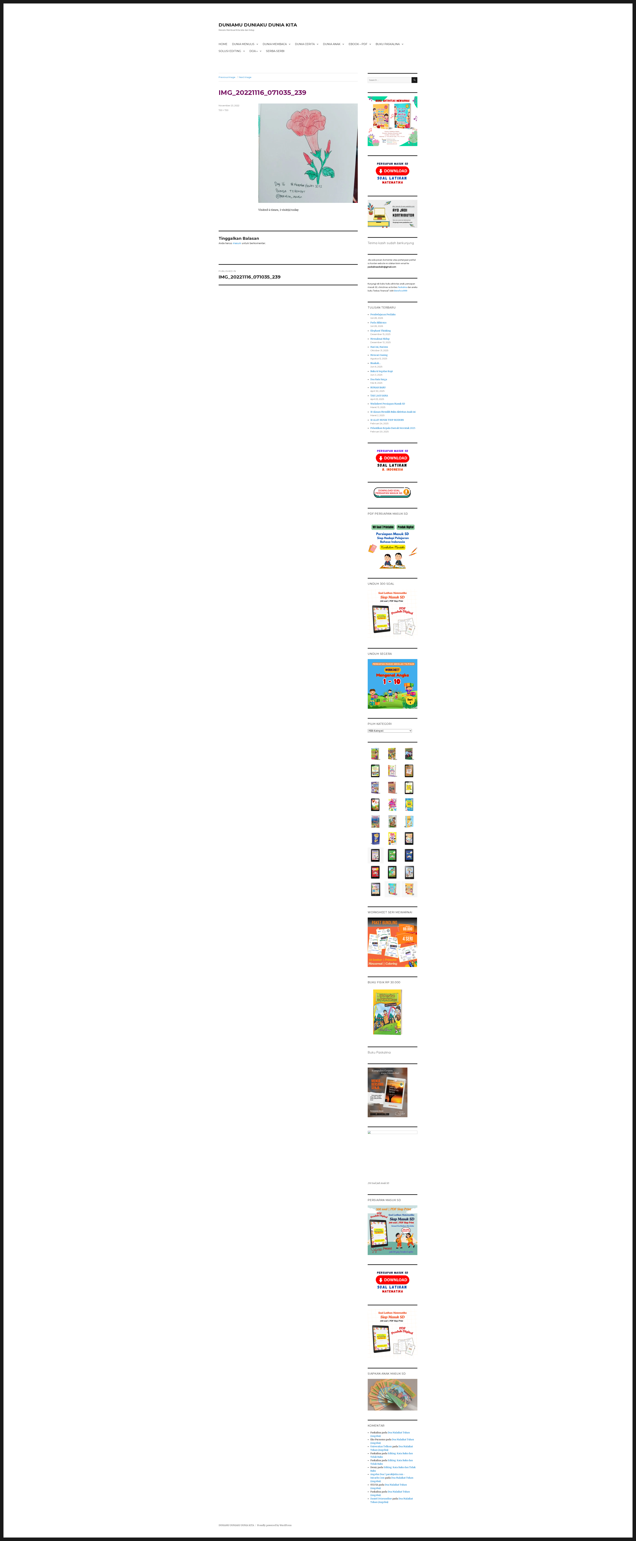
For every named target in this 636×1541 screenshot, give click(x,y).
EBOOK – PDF (358, 44)
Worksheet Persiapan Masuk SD (387, 403)
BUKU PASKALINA (388, 44)
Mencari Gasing (379, 355)
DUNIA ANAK (331, 44)
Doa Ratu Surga (378, 379)
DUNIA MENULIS (243, 44)
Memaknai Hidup (380, 338)
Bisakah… (375, 363)
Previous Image (227, 77)
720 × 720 (223, 110)
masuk (237, 243)
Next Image (245, 77)
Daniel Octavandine (381, 1498)
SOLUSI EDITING (230, 51)
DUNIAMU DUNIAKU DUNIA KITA (258, 25)
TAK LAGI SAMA (379, 395)
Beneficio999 (400, 290)
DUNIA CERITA (305, 44)
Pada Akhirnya (378, 322)
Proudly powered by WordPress (274, 1525)
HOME (223, 44)
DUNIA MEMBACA (275, 44)
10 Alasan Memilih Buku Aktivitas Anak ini (393, 412)
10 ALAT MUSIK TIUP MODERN (387, 420)
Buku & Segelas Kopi (381, 371)
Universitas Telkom (381, 1446)
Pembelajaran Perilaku (383, 314)
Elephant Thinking (380, 330)
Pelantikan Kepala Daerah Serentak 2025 (392, 428)
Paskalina (402, 287)
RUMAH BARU (378, 387)
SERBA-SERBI (275, 51)
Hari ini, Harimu (379, 347)
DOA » (253, 51)
